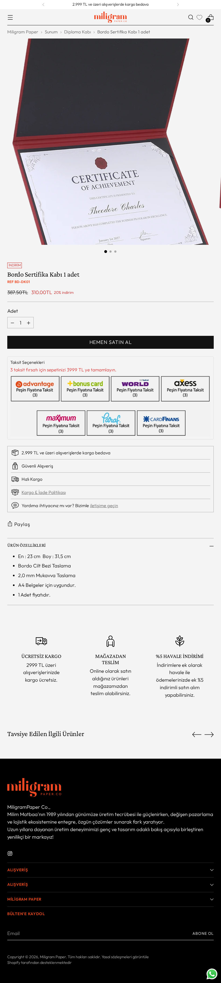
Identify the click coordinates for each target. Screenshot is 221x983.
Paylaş (22, 524)
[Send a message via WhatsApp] (212, 974)
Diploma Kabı (77, 31)
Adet (12, 311)
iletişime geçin (104, 505)
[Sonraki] (178, 4)
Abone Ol (203, 933)
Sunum (51, 31)
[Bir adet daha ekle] (28, 322)
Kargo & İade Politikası (44, 492)
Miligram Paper (22, 31)
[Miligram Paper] (110, 17)
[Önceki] (43, 4)
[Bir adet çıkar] (12, 322)
